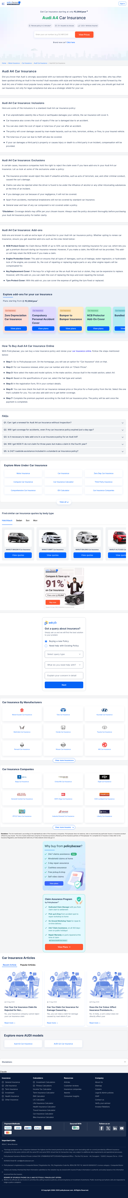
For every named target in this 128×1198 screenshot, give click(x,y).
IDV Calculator (63, 490)
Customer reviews (71, 1086)
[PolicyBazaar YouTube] (121, 1128)
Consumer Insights (71, 1096)
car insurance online (81, 351)
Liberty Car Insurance (104, 816)
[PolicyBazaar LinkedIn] (115, 1128)
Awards (67, 1093)
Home (4, 63)
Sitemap (98, 1086)
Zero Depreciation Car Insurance (15, 317)
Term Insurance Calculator (43, 1093)
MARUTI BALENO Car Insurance (87, 549)
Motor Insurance (14, 63)
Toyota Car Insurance (104, 732)
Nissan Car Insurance (63, 749)
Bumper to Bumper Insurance (71, 317)
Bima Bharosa (12, 1144)
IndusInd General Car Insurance (63, 816)
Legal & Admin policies (104, 1093)
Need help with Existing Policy (64, 645)
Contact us (99, 1100)
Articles (67, 1082)
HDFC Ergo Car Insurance (63, 799)
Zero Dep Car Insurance (103, 473)
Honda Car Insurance (63, 732)
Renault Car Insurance (22, 749)
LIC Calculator (38, 1100)
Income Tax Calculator (42, 1089)
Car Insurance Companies (103, 490)
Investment (9, 1093)
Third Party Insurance (103, 482)
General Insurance (12, 1082)
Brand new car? (64, 42)
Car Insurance (27, 63)
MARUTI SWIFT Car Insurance (53, 549)
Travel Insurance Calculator (44, 1110)
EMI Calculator (39, 1096)
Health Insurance (12, 1096)
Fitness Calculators (44, 1086)
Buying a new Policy (59, 641)
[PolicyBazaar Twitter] (108, 1128)
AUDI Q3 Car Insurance (63, 1044)
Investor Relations (102, 1107)
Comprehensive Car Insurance (23, 490)
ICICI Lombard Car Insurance (104, 799)
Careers (98, 1089)
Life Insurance (11, 1086)
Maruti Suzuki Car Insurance (22, 715)
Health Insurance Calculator (44, 1107)
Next (64, 685)
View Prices (84, 34)
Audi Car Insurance (40, 63)
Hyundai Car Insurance (104, 715)
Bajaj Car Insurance (22, 782)
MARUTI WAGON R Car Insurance (18, 549)
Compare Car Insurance (23, 482)
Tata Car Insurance (63, 715)
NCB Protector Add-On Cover (96, 317)
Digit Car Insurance (104, 782)
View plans (16, 328)
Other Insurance (11, 1100)
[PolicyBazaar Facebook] (101, 1128)
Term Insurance (11, 1089)
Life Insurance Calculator (43, 1103)
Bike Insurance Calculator (43, 1117)
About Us (99, 1082)
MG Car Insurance (104, 749)
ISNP (97, 1096)
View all (63, 502)
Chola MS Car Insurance (63, 782)
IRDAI (4, 1144)
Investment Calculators (45, 1082)
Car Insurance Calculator (63, 482)
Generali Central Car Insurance (22, 799)
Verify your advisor (102, 1103)
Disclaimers (7, 1062)
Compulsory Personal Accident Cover (43, 319)
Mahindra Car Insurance (22, 732)
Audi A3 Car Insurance (23, 1044)
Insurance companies (72, 1089)
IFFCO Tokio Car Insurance (22, 816)
